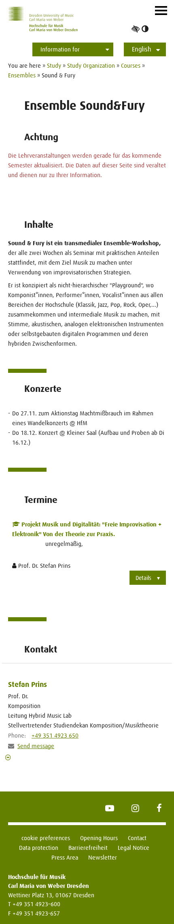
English (141, 49)
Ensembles (22, 75)
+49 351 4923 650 (55, 735)
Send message (35, 745)
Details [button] (143, 578)
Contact (137, 837)
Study (54, 65)
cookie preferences (45, 837)
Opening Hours (99, 837)
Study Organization (91, 65)
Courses (130, 65)
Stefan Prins (27, 684)
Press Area (64, 857)
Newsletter (102, 857)
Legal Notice (133, 847)
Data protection (38, 847)
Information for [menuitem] (60, 49)
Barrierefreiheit (88, 847)
